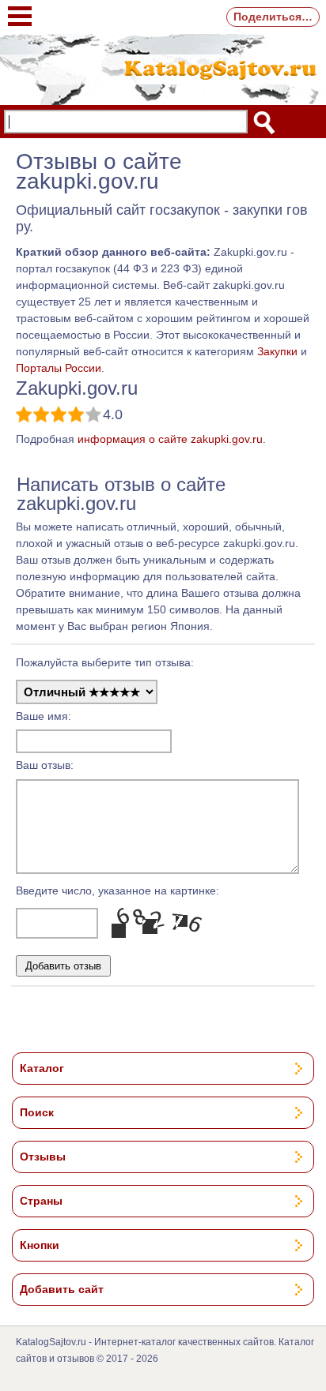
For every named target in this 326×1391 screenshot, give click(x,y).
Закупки (277, 351)
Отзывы (43, 1156)
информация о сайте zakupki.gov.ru (170, 439)
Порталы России (58, 368)
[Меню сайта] (20, 8)
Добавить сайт (62, 1289)
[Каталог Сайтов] (163, 67)
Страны (41, 1200)
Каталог (42, 1068)
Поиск (37, 1112)
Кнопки (39, 1245)
